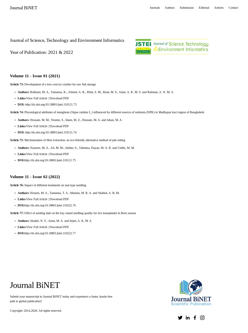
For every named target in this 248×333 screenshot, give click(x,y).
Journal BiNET (23, 7)
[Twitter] (180, 317)
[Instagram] (202, 317)
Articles (219, 7)
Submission (187, 7)
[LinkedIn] (187, 317)
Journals (155, 7)
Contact (233, 7)
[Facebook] (195, 317)
